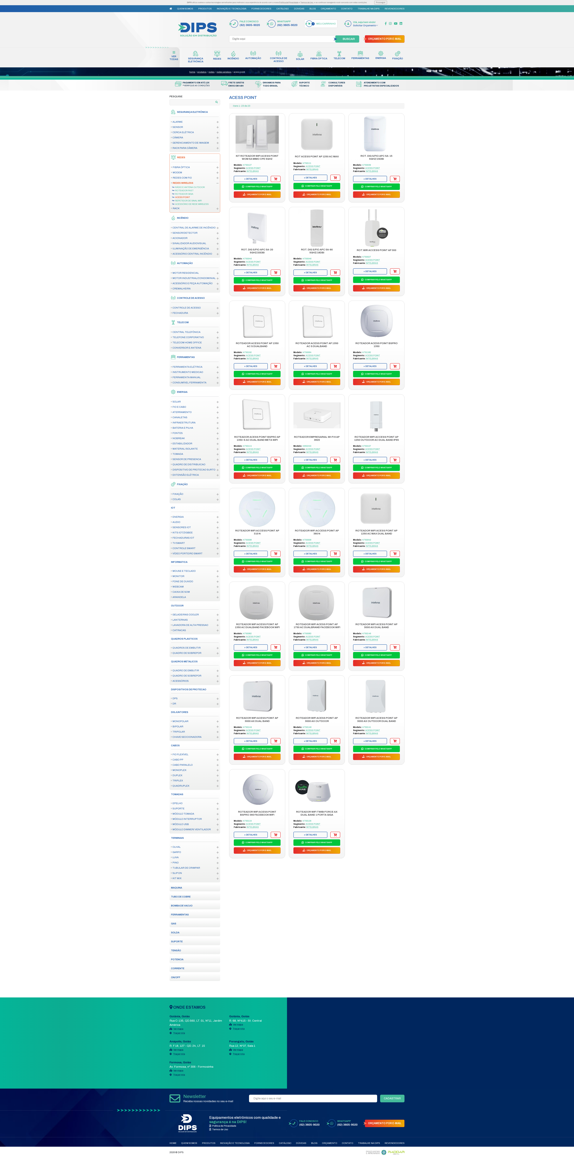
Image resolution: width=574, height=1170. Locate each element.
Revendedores (394, 8)
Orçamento (328, 8)
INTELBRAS (253, 171)
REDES (212, 72)
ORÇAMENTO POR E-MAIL (384, 39)
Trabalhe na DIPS (369, 8)
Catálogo (282, 8)
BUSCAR (349, 38)
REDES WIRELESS (224, 72)
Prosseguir (380, 2)
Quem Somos (185, 8)
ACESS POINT (239, 72)
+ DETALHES (250, 179)
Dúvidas (299, 8)
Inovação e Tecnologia (231, 8)
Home (173, 1143)
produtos (201, 72)
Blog (312, 8)
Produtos (205, 8)
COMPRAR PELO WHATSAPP (259, 187)
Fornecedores (261, 8)
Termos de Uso (306, 2)
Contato (346, 8)
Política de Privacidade (288, 2)
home (192, 72)
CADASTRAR (392, 1098)
